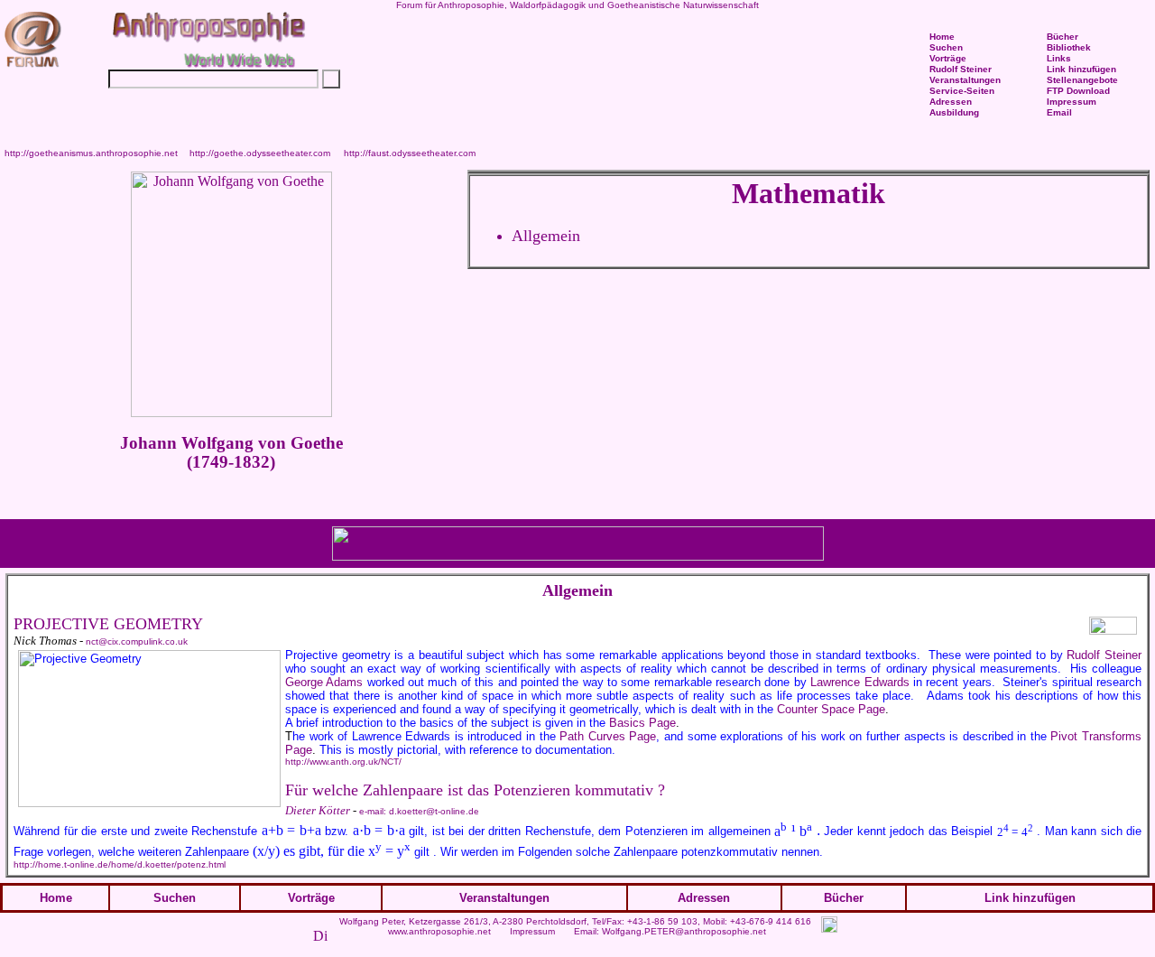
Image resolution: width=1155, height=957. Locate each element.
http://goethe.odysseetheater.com (259, 153)
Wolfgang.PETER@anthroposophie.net (684, 931)
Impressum (532, 931)
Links (1059, 58)
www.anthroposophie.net (439, 931)
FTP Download (1078, 91)
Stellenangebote (1082, 80)
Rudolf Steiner (960, 69)
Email (1059, 112)
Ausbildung (954, 112)
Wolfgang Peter (371, 921)
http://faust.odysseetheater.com (410, 153)
